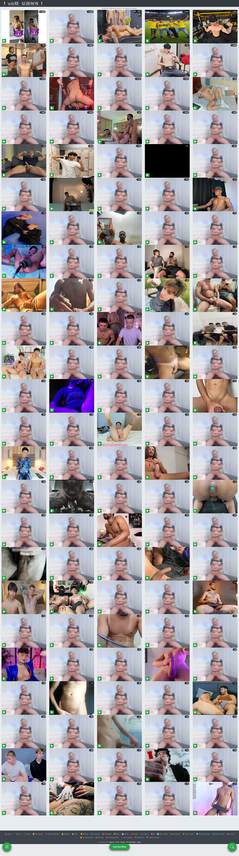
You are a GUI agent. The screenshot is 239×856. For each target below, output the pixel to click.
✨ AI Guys (99, 837)
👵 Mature (65, 834)
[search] (232, 846)
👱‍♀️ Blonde (84, 834)
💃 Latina (26, 834)
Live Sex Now (119, 846)
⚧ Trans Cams (188, 834)
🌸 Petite (125, 834)
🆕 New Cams (162, 834)
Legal (139, 842)
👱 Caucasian (37, 834)
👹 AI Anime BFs (112, 837)
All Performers (131, 842)
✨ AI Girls (231, 834)
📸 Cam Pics (139, 837)
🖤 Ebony (17, 834)
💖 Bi (153, 834)
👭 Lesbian (144, 834)
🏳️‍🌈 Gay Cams (175, 834)
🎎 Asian (8, 834)
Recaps (122, 842)
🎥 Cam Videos (127, 837)
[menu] (6, 846)
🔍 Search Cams (153, 837)
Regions (112, 842)
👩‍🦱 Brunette (95, 834)
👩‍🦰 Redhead (106, 834)
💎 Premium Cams (203, 834)
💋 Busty (134, 834)
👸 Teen (75, 834)
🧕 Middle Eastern (52, 834)
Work (117, 842)
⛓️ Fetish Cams (218, 834)
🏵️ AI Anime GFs (86, 837)
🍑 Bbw (117, 834)
